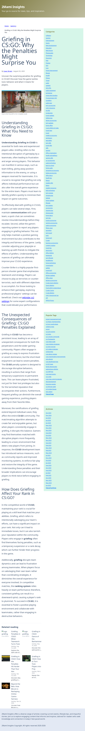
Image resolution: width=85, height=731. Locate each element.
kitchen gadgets (50, 275)
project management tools (53, 319)
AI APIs (48, 110)
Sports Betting (50, 285)
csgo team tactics (51, 374)
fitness (48, 180)
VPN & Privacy (50, 300)
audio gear (49, 103)
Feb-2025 (48, 475)
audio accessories (51, 225)
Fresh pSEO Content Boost (53, 288)
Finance (48, 63)
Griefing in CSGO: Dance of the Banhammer (37, 636)
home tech (49, 238)
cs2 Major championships (53, 322)
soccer (48, 329)
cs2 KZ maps (49, 364)
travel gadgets (50, 115)
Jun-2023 (48, 418)
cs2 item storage (50, 347)
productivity (49, 113)
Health (48, 75)
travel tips (49, 248)
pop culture (49, 392)
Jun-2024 (48, 420)
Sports (48, 43)
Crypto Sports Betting (52, 283)
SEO (47, 65)
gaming (48, 150)
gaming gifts (49, 158)
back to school (50, 165)
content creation (50, 245)
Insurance (49, 58)
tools (47, 235)
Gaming (13, 26)
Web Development (51, 45)
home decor (49, 215)
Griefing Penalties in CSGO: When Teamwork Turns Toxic (15, 637)
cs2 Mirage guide (51, 387)
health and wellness (51, 155)
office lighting (50, 253)
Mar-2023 (49, 438)
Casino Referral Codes (52, 128)
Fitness (48, 78)
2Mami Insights (13, 7)
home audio (49, 168)
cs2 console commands (52, 337)
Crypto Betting (50, 293)
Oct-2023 (48, 460)
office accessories (51, 273)
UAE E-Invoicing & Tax (52, 295)
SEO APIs (48, 88)
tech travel (49, 233)
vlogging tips (49, 195)
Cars (47, 68)
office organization (51, 153)
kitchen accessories (51, 280)
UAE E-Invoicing (50, 108)
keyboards (49, 255)
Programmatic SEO (51, 98)
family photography (51, 367)
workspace (49, 138)
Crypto (48, 240)
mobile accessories (51, 135)
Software (48, 35)
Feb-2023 (48, 450)
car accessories (50, 160)
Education (49, 48)
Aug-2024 (48, 433)
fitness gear (49, 228)
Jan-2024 (48, 463)
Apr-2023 (48, 413)
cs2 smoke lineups (51, 389)
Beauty (48, 73)
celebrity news (50, 327)
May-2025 (49, 483)
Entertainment (50, 40)
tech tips (48, 218)
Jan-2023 (48, 423)
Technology (49, 55)
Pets (47, 60)
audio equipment (51, 90)
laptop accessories (51, 173)
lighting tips (49, 118)
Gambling (48, 100)
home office (49, 125)
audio (47, 83)
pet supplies (49, 205)
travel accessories (51, 220)
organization (49, 265)
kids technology (50, 190)
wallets (48, 268)
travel (47, 133)
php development (51, 382)
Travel (47, 80)
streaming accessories (52, 170)
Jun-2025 (48, 485)
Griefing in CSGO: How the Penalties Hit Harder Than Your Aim (15, 664)
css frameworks (50, 339)
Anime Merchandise (51, 95)
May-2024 (49, 453)
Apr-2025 (48, 478)
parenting (48, 230)
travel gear (49, 130)
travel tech (49, 270)
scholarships (49, 352)
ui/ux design (49, 359)
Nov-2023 (48, 440)
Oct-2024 (48, 435)
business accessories (52, 243)
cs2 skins (48, 334)
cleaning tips (49, 210)
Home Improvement (52, 70)
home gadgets (50, 200)
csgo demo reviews (51, 354)
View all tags (50, 394)
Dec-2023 (48, 458)
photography (49, 213)
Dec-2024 (48, 415)
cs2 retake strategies (52, 349)
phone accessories (51, 120)
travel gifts (49, 145)
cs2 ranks (48, 377)
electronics (49, 250)
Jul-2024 (48, 473)
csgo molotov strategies (53, 344)
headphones (49, 260)
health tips (49, 178)
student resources (51, 188)
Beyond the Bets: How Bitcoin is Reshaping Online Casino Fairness (15, 691)
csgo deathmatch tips (52, 362)
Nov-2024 (48, 430)
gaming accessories (51, 223)
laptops (48, 198)
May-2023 (49, 425)
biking (47, 185)
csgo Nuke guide (50, 342)
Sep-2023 (48, 443)
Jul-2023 (48, 455)
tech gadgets (49, 123)
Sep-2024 (48, 465)
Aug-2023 (48, 470)
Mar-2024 (49, 448)
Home (7, 26)
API (47, 298)
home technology (51, 263)
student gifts (49, 183)
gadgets (48, 85)
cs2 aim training (50, 332)
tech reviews (49, 193)
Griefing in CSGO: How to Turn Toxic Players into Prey (36, 662)
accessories (49, 208)
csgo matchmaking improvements (55, 357)
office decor (49, 175)
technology (49, 93)
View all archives (51, 488)
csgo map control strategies (54, 379)
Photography (49, 53)
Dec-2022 (48, 428)
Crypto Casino (50, 290)
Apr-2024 (48, 468)
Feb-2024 (48, 445)
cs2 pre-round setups (52, 324)
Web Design (49, 50)
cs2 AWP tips (49, 372)
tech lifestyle (49, 258)
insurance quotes (51, 384)
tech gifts (48, 143)
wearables (49, 140)
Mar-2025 (49, 480)
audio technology (51, 163)
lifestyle (48, 203)
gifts (47, 148)
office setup (49, 278)
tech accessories (50, 105)
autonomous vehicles (52, 369)
